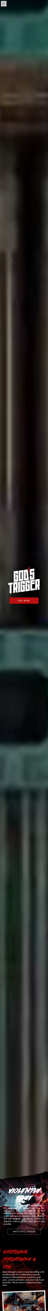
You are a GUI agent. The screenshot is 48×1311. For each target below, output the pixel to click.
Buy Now (24, 600)
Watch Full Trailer (24, 1231)
